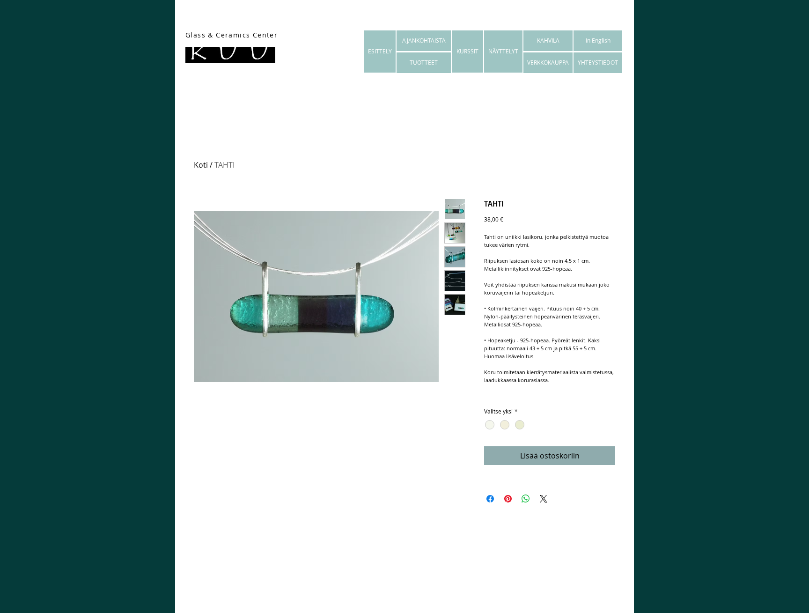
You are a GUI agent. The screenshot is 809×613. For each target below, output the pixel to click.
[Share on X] (543, 498)
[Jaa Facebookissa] (490, 498)
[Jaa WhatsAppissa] (525, 498)
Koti (201, 165)
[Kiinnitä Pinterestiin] (508, 498)
